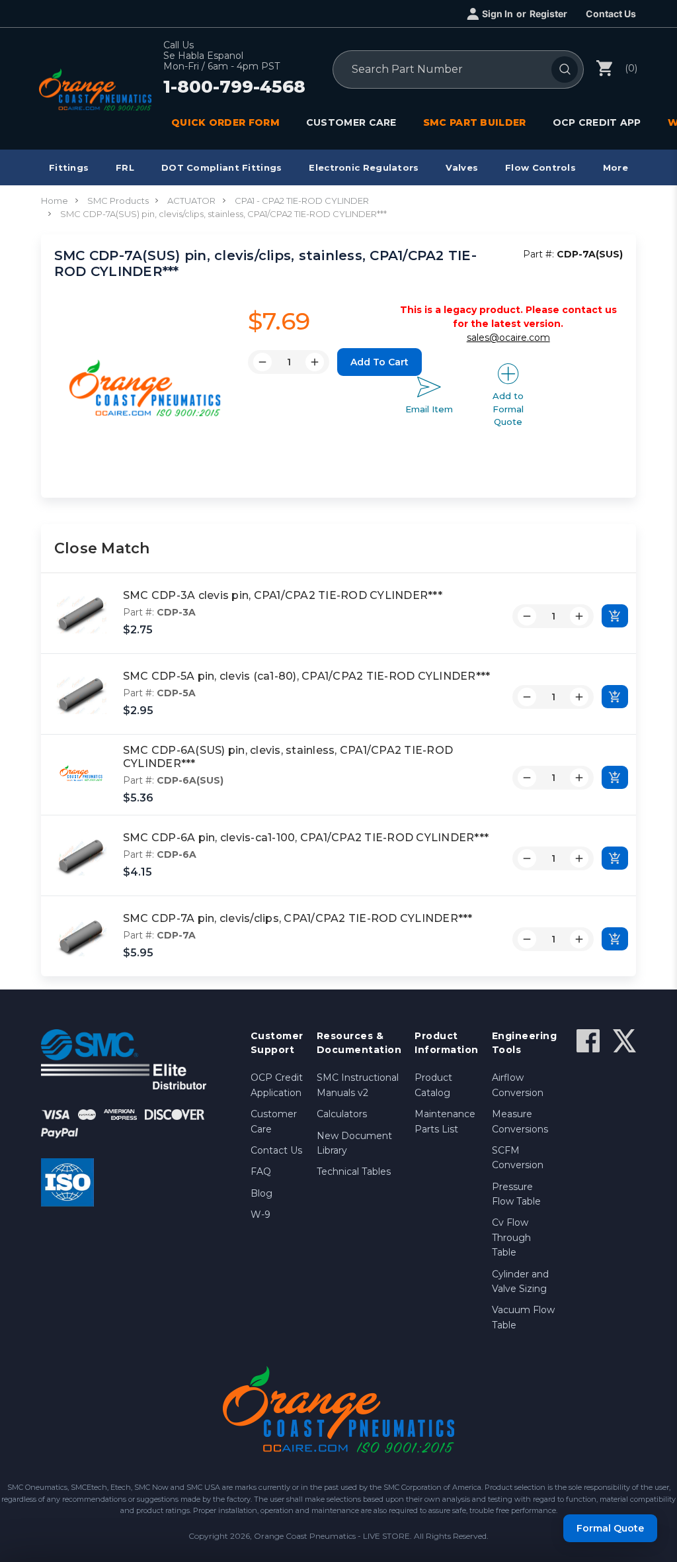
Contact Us (611, 13)
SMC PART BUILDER (474, 122)
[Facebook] (588, 1040)
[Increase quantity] (579, 616)
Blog (261, 1193)
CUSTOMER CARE (351, 122)
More (615, 167)
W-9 (260, 1214)
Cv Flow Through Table (511, 1237)
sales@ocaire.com (508, 338)
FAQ (261, 1171)
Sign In (497, 13)
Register (548, 13)
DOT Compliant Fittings (221, 167)
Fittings (69, 167)
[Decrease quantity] (527, 616)
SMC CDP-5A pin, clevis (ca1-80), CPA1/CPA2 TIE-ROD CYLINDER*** (307, 676)
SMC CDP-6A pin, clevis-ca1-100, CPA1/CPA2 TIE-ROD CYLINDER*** (306, 837)
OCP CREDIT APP (597, 122)
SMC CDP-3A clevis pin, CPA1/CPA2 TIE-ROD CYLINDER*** (282, 595)
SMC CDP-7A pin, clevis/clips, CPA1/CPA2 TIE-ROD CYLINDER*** (298, 918)
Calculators (342, 1114)
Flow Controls (540, 167)
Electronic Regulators (363, 167)
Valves (462, 167)
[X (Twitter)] (624, 1040)
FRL (125, 167)
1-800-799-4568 (234, 87)
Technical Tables (354, 1171)
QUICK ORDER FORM (225, 122)
